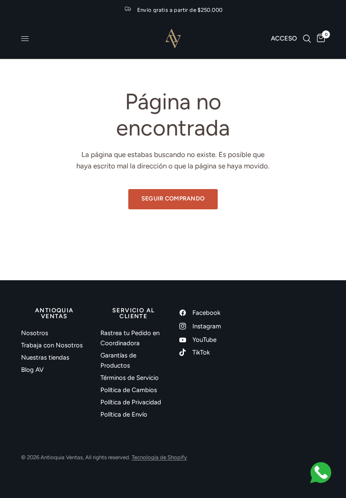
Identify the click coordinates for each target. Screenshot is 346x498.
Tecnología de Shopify (159, 457)
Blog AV (32, 370)
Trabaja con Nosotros (52, 345)
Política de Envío (123, 414)
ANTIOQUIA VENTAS (54, 313)
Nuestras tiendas (45, 357)
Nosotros (34, 333)
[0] (319, 39)
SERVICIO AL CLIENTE (133, 313)
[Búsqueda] (307, 39)
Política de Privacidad (130, 402)
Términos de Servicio (129, 378)
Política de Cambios (128, 390)
